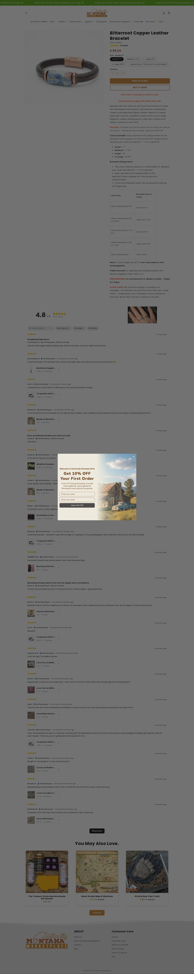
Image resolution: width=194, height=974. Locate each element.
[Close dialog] (133, 457)
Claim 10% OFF (77, 505)
